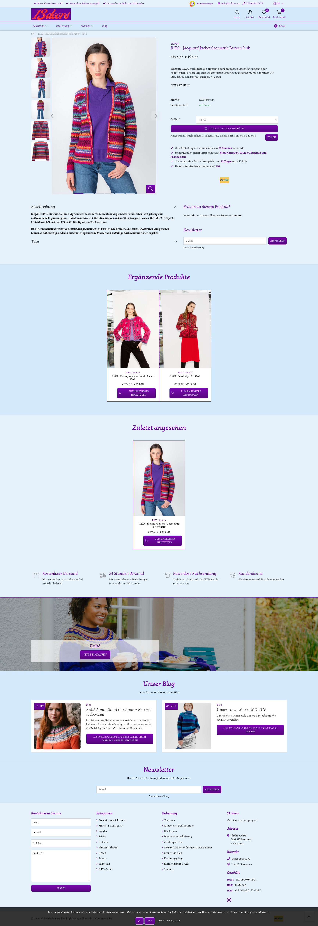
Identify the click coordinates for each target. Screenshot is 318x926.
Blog (104, 25)
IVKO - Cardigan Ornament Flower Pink (133, 378)
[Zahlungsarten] (224, 180)
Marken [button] (86, 25)
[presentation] (52, 115)
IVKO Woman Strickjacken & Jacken (234, 135)
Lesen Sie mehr (180, 85)
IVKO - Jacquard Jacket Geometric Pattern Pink (159, 525)
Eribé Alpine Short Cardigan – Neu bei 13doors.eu (118, 712)
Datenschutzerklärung (193, 247)
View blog (280, 694)
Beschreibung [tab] (43, 206)
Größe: (175, 119)
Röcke (102, 836)
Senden (61, 888)
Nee (149, 920)
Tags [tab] (35, 241)
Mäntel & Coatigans (110, 825)
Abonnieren (277, 240)
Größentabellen (172, 853)
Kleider (102, 831)
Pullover (103, 842)
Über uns (169, 820)
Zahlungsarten (173, 842)
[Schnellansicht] (151, 297)
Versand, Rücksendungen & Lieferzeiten (187, 847)
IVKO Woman (207, 99)
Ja (139, 920)
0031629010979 (241, 858)
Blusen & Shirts (107, 847)
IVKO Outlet (105, 869)
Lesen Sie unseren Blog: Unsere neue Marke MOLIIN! (250, 730)
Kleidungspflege (173, 858)
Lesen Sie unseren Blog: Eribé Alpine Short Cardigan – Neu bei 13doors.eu (119, 738)
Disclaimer (170, 831)
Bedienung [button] (62, 25)
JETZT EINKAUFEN (95, 654)
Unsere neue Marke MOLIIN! (241, 709)
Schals (102, 858)
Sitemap (168, 869)
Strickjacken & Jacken (198, 135)
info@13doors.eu (242, 864)
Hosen (102, 853)
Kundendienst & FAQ (176, 863)
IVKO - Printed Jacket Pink (185, 376)
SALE (282, 25)
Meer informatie (169, 920)
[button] (276, 3)
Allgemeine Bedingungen (178, 825)
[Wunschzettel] (113, 393)
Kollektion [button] (39, 25)
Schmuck (104, 863)
